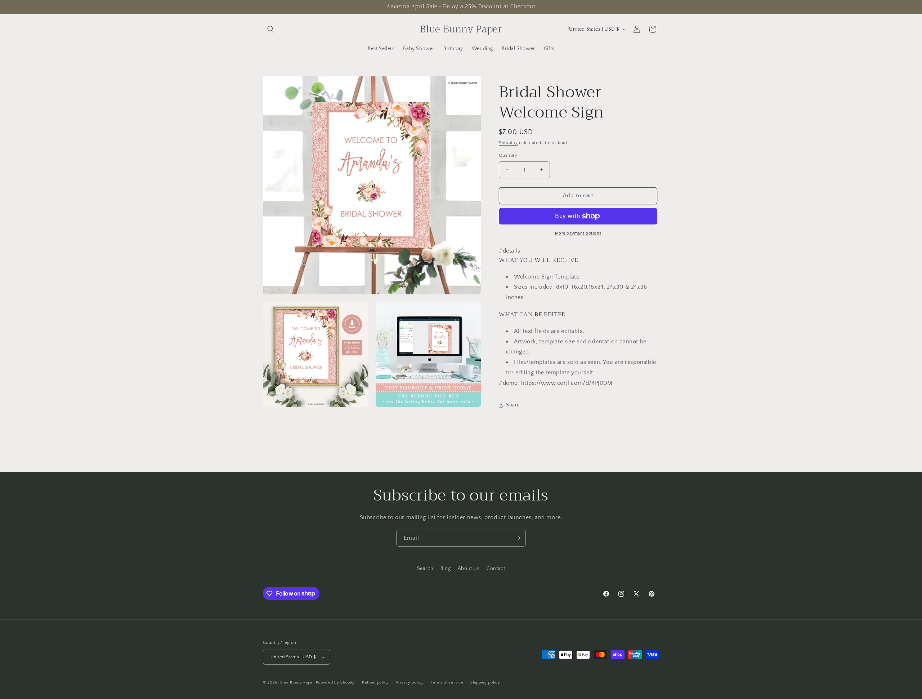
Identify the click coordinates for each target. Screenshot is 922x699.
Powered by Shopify (335, 682)
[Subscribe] (517, 538)
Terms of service (447, 682)
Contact (496, 568)
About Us (469, 568)
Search (425, 568)
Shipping (508, 143)
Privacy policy (410, 682)
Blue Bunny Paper (297, 682)
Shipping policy (485, 682)
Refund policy (375, 682)
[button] (271, 29)
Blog (445, 568)
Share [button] (513, 405)
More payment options (578, 233)
